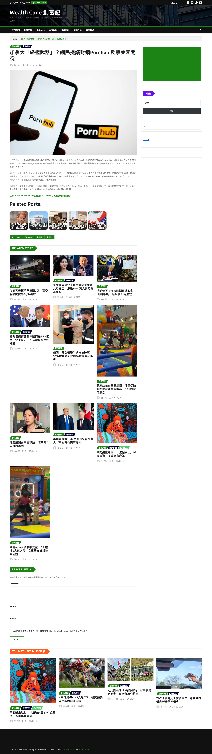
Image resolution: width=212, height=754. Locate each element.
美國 (41, 237)
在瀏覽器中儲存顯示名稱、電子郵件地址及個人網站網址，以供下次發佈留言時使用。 (50, 630)
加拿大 (30, 237)
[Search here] (201, 29)
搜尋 (148, 93)
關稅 (51, 237)
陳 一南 (17, 65)
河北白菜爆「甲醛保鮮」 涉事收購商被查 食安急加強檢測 (129, 692)
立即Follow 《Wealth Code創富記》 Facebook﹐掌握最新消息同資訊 (40, 195)
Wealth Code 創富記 (35, 12)
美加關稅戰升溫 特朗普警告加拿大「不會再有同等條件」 (73, 440)
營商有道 (90, 29)
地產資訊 (65, 29)
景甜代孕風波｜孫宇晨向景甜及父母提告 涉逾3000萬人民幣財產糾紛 (73, 288)
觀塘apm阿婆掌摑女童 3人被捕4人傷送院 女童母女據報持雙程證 (29, 551)
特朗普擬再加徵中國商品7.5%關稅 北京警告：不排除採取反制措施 (29, 340)
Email (13, 618)
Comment (14, 583)
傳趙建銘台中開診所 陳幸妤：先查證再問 (29, 444)
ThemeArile (83, 749)
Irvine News (69, 749)
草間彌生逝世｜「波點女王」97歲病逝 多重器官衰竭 (116, 454)
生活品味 (53, 29)
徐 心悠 (60, 297)
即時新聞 (16, 29)
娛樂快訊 (41, 29)
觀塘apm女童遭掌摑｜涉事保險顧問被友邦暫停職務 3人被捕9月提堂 (116, 389)
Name (13, 606)
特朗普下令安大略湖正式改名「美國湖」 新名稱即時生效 (115, 292)
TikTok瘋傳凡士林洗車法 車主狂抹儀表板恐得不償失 (178, 700)
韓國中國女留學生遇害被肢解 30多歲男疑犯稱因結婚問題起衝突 (73, 356)
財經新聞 (28, 29)
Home (14, 39)
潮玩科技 (78, 29)
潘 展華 (17, 348)
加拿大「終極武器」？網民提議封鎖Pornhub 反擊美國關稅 (44, 39)
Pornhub (17, 237)
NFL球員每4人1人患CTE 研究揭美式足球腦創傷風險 (81, 699)
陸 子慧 (104, 397)
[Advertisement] (173, 64)
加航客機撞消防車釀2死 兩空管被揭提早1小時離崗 (29, 292)
